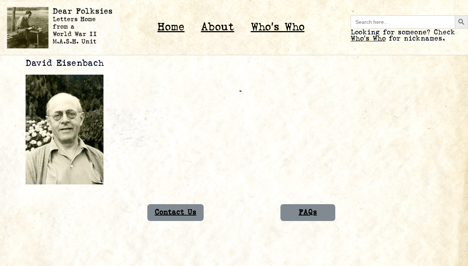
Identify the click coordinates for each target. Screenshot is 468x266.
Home (171, 27)
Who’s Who (278, 27)
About (217, 27)
